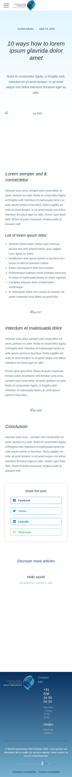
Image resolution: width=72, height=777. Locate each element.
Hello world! (36, 577)
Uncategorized (26, 583)
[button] (36, 500)
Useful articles (25, 28)
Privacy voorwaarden (49, 771)
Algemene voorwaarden (24, 771)
